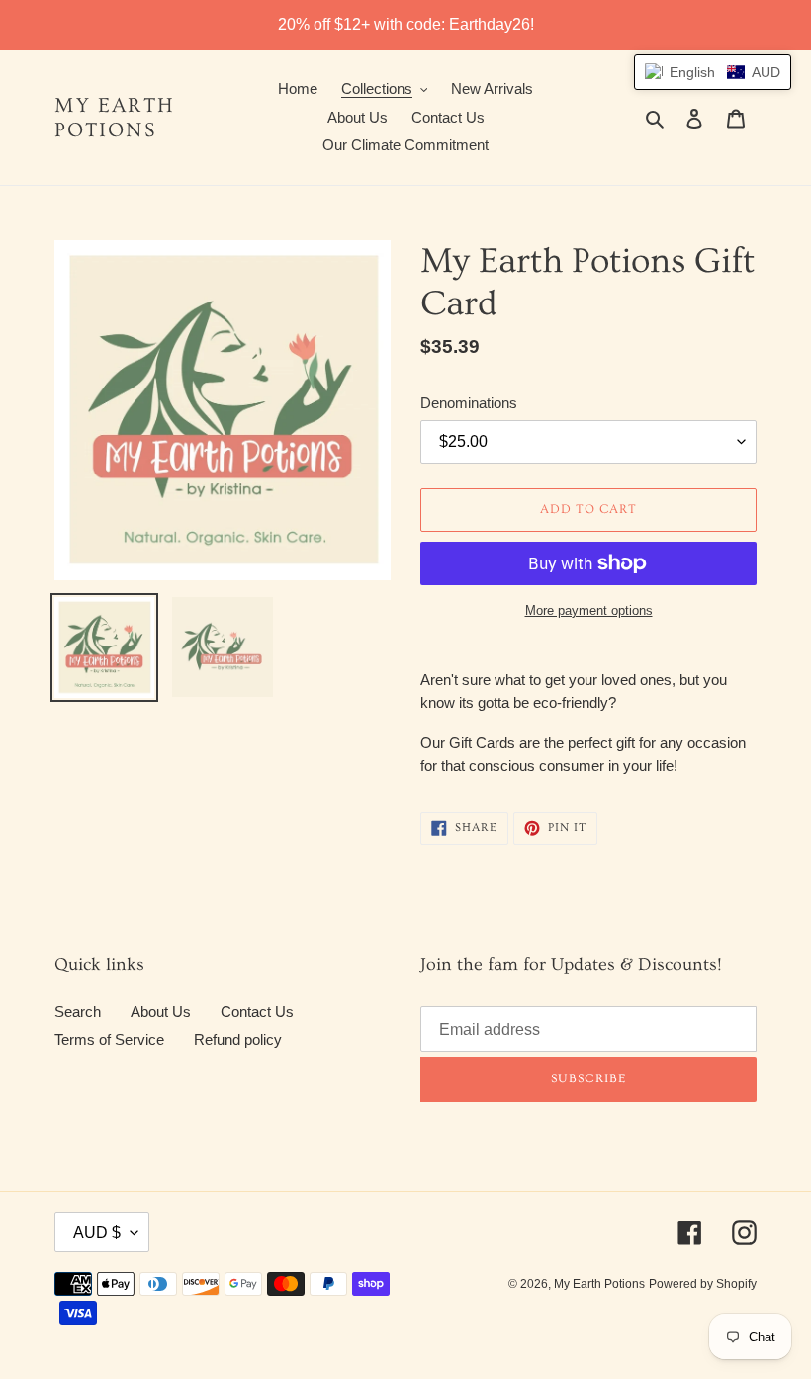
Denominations (468, 402)
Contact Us (257, 1011)
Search (77, 1011)
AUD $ (97, 1232)
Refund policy (238, 1039)
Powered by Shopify (703, 1284)
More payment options (589, 610)
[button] (712, 72)
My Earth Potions (114, 117)
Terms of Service (109, 1039)
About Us (161, 1011)
